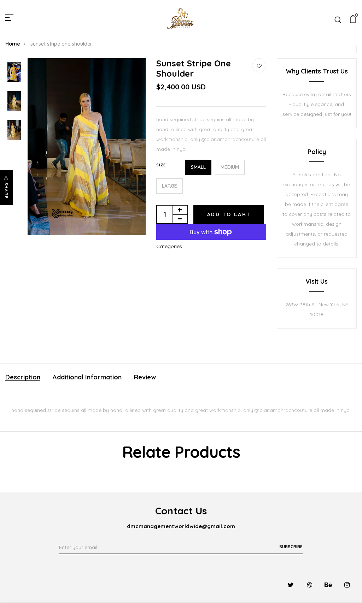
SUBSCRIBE (291, 546)
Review (145, 377)
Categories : (170, 246)
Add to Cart (229, 214)
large (169, 186)
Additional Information (87, 377)
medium (230, 167)
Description (22, 377)
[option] (14, 72)
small (198, 167)
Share (6, 191)
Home (12, 44)
